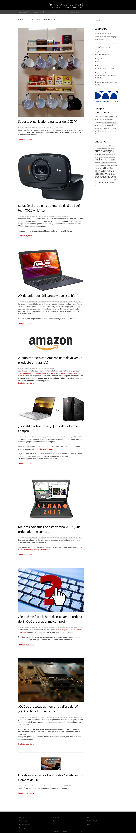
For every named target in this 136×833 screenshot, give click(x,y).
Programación (39, 12)
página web (102, 173)
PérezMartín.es (75, 831)
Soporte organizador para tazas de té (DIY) (47, 121)
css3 (108, 148)
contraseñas (102, 148)
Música (52, 12)
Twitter (89, 817)
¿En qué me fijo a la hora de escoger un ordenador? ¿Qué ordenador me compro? (106, 75)
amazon (108, 146)
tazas (54, 127)
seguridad (106, 180)
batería (113, 145)
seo (110, 180)
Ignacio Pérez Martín (101, 128)
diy (50, 127)
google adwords (111, 157)
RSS (88, 824)
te (57, 127)
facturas (101, 157)
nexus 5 (113, 165)
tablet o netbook (46, 449)
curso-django (103, 151)
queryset (101, 180)
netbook (108, 165)
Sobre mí (63, 12)
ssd (112, 180)
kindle (112, 160)
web (113, 183)
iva (109, 160)
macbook (103, 162)
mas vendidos (58, 786)
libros (51, 786)
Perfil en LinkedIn (92, 821)
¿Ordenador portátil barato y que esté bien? (48, 295)
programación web (104, 169)
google (105, 157)
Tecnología (24, 12)
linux (58, 216)
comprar (97, 148)
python (110, 171)
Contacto (75, 12)
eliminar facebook (110, 154)
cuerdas (112, 148)
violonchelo (105, 182)
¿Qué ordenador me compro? (104, 33)
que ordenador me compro (65, 301)
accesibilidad (98, 145)
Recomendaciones (31, 127)
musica (104, 165)
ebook (104, 154)
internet (103, 159)
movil (100, 165)
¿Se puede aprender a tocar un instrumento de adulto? (105, 131)
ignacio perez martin (68, 4)
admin (103, 145)
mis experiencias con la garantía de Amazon (35, 373)
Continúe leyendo (26, 140)
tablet (116, 180)
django (98, 154)
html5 (97, 160)
